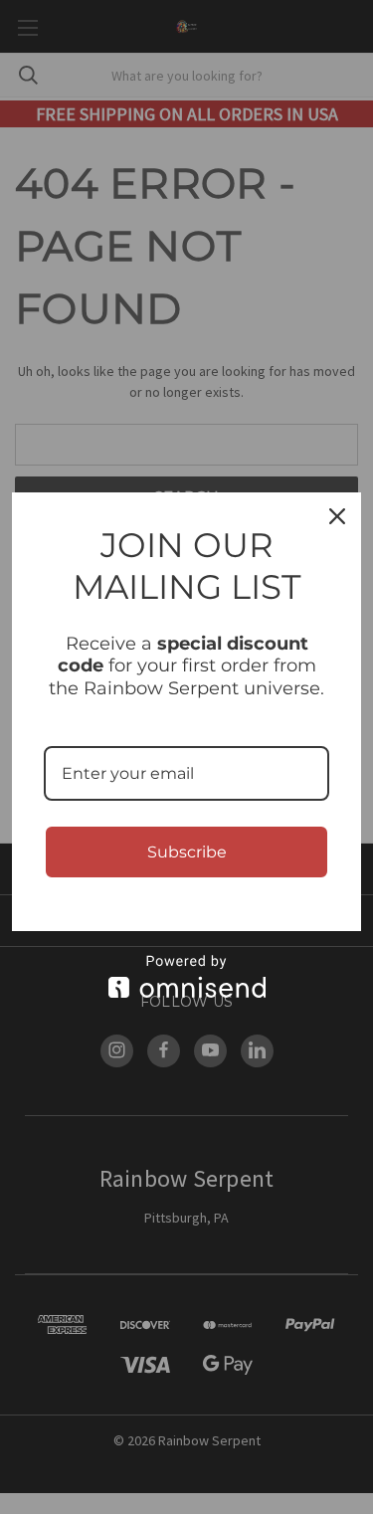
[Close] (337, 516)
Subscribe (187, 852)
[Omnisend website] (186, 976)
